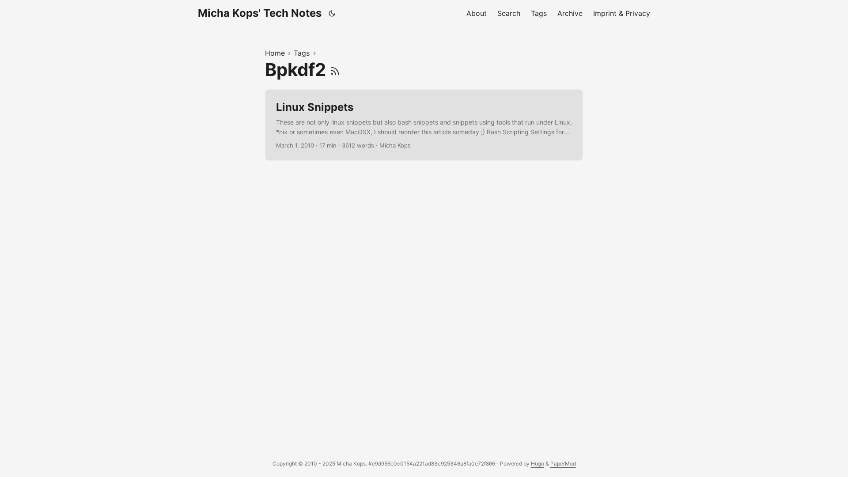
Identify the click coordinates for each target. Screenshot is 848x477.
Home (275, 53)
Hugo (537, 463)
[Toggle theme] (332, 13)
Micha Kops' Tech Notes (260, 13)
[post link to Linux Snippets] (424, 125)
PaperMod (563, 463)
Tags (302, 53)
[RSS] (335, 69)
